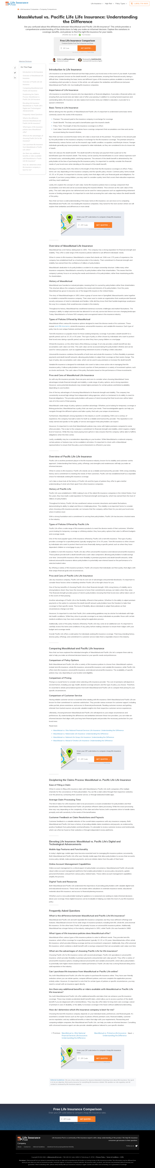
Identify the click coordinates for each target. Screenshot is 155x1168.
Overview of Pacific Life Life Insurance (32, 83)
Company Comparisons (48, 9)
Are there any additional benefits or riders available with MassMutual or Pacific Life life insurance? (32, 157)
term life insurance (62, 326)
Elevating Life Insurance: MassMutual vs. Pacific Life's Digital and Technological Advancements (32, 107)
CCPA (122, 1157)
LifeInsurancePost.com (54, 1157)
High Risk (108, 3)
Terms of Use (90, 52)
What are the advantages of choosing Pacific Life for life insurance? (33, 138)
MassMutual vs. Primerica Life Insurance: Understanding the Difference (110, 1034)
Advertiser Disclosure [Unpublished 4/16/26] (60, 1147)
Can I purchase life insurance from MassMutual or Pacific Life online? (33, 147)
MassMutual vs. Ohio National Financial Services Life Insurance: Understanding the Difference (75, 1035)
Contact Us (27, 1147)
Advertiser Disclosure (25, 61)
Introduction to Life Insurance (33, 72)
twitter (136, 1146)
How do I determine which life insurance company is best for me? (32, 167)
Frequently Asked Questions (32, 115)
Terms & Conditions (112, 1157)
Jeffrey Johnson (69, 59)
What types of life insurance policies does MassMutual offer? (32, 129)
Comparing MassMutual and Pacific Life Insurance (33, 89)
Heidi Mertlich (96, 59)
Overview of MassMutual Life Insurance (33, 77)
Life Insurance (96, 3)
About (19, 1147)
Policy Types (120, 3)
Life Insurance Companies (29, 9)
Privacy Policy (100, 1157)
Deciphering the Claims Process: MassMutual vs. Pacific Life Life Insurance (31, 96)
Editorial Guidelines (57, 1080)
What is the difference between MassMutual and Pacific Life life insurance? (32, 120)
